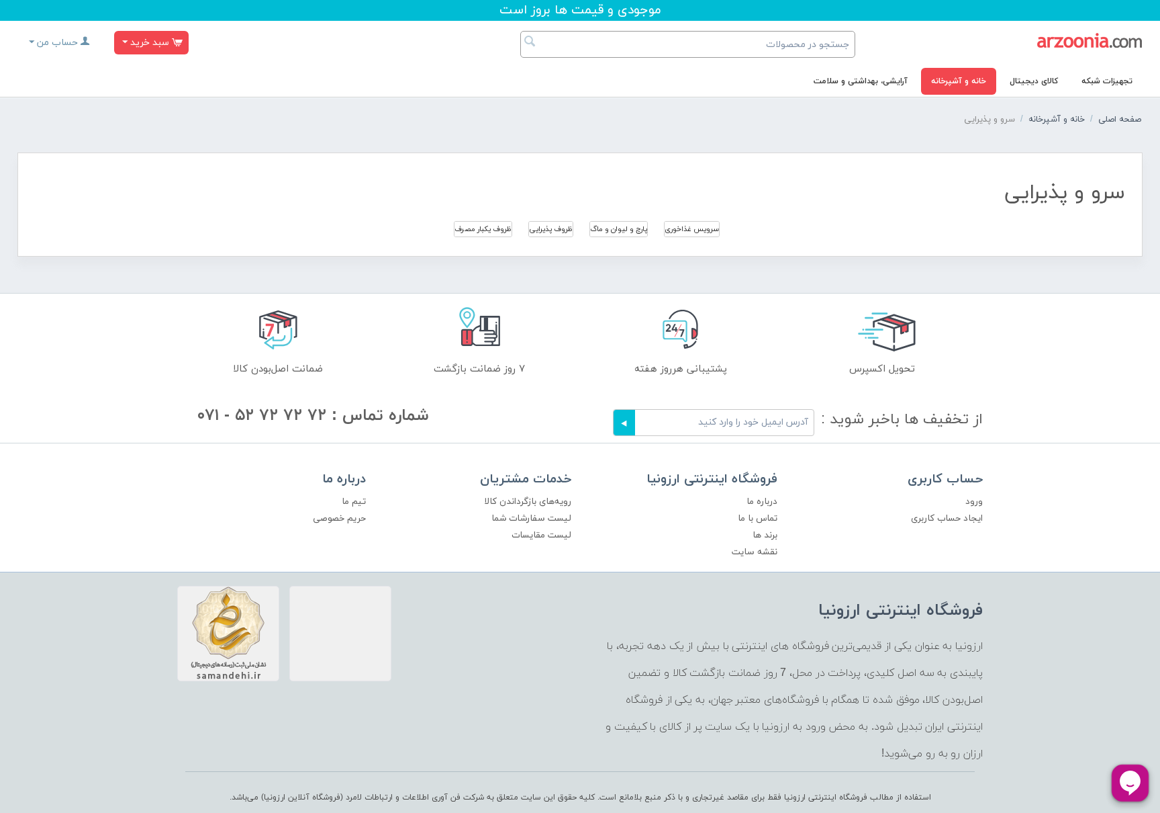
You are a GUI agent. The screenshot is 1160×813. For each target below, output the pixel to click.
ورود (974, 501)
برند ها (765, 535)
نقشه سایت (754, 552)
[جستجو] (530, 43)
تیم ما (354, 501)
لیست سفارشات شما (531, 518)
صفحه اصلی (1119, 120)
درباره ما (761, 501)
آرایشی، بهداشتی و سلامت (861, 81)
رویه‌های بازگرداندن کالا (527, 501)
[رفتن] (624, 422)
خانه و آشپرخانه (958, 81)
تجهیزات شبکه (1106, 81)
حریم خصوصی (339, 518)
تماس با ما (757, 518)
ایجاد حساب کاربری (947, 518)
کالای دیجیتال (1034, 81)
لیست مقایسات (541, 535)
